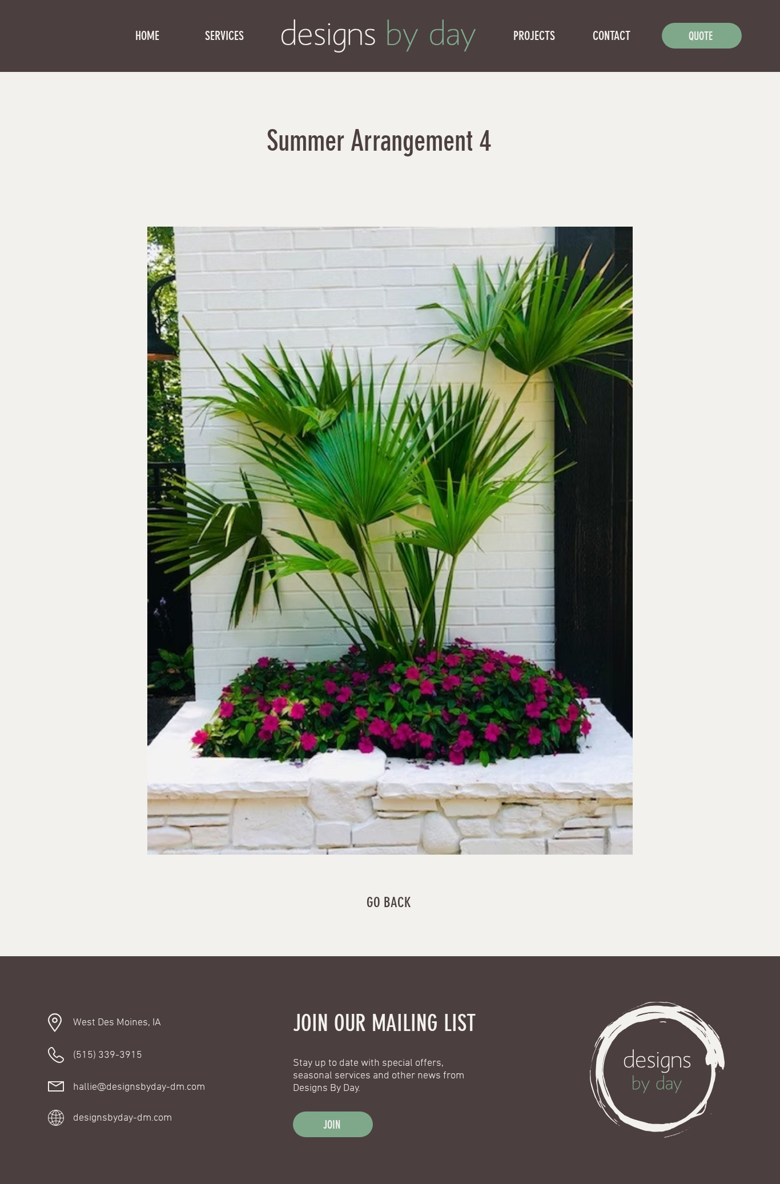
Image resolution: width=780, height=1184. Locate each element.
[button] (333, 1124)
